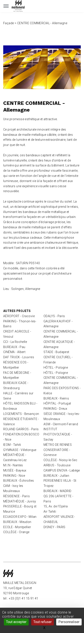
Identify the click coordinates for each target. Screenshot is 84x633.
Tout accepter (16, 622)
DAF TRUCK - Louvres (18, 357)
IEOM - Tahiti (12, 444)
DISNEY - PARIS (54, 527)
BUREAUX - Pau (14, 347)
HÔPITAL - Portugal (57, 403)
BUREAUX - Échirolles (18, 480)
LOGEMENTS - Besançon (21, 414)
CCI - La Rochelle (15, 342)
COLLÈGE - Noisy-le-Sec (60, 460)
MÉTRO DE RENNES (58, 444)
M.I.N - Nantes (13, 465)
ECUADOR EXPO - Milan (19, 516)
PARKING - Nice (14, 475)
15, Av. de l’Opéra (56, 506)
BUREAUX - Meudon (17, 522)
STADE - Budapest (56, 352)
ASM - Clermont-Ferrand (61, 424)
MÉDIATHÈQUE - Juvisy (19, 501)
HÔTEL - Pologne (56, 367)
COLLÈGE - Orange (16, 532)
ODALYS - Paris (54, 316)
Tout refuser (42, 622)
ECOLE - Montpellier (17, 527)
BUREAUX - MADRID (58, 491)
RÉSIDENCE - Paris (16, 496)
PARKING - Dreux (55, 408)
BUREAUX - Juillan (56, 475)
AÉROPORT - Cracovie (19, 316)
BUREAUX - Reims (56, 398)
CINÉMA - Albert (14, 352)
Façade (8, 23)
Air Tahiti (50, 511)
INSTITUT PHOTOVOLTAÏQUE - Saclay (58, 434)
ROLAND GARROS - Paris (21, 429)
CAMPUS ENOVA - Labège (62, 470)
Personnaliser (68, 622)
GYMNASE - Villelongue (19, 450)
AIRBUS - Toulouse (57, 465)
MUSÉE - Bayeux (14, 470)
